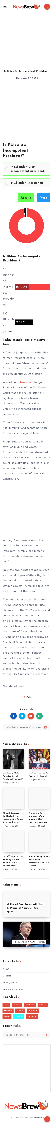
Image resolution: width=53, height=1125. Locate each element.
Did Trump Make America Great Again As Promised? (13, 776)
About (6, 968)
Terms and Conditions (14, 989)
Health (20, 1011)
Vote (43, 197)
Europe (17, 1005)
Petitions (31, 1016)
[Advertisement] (26, 38)
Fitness (42, 1005)
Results (26, 197)
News (7, 1016)
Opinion (18, 1016)
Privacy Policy (10, 982)
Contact (7, 975)
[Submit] (47, 1035)
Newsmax (26, 382)
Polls (28, 697)
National (33, 1011)
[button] (29, 169)
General (8, 1011)
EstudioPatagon (36, 1117)
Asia (6, 1005)
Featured (29, 1005)
